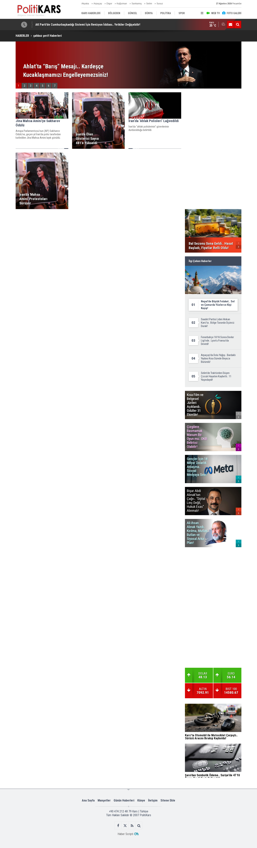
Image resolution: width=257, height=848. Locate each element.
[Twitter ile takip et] (125, 825)
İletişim (152, 800)
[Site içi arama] (237, 24)
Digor (109, 3)
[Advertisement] (98, 239)
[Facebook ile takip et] (118, 825)
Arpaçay (98, 3)
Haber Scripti (125, 834)
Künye (141, 800)
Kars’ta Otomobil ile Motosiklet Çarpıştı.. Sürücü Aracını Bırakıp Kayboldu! (83, 24)
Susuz (160, 3)
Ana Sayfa (88, 800)
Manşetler (104, 800)
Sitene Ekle (167, 800)
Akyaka (85, 3)
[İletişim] (230, 24)
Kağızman (122, 3)
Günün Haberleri (124, 800)
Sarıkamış (137, 3)
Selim (149, 3)
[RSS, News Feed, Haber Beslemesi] (131, 825)
